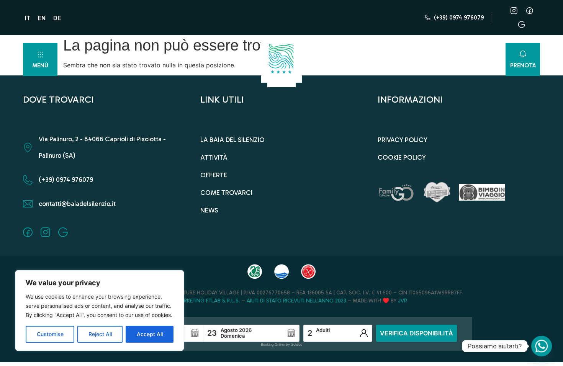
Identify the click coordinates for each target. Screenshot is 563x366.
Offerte (213, 175)
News (209, 210)
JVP (402, 300)
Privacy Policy (402, 140)
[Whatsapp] (541, 346)
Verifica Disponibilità (416, 333)
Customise (50, 334)
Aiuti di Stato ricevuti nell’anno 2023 (296, 300)
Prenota (523, 65)
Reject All (100, 334)
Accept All (150, 334)
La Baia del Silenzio (232, 140)
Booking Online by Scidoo (281, 344)
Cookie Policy (402, 157)
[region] (99, 310)
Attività (213, 157)
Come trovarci (226, 192)
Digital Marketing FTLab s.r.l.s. (198, 300)
